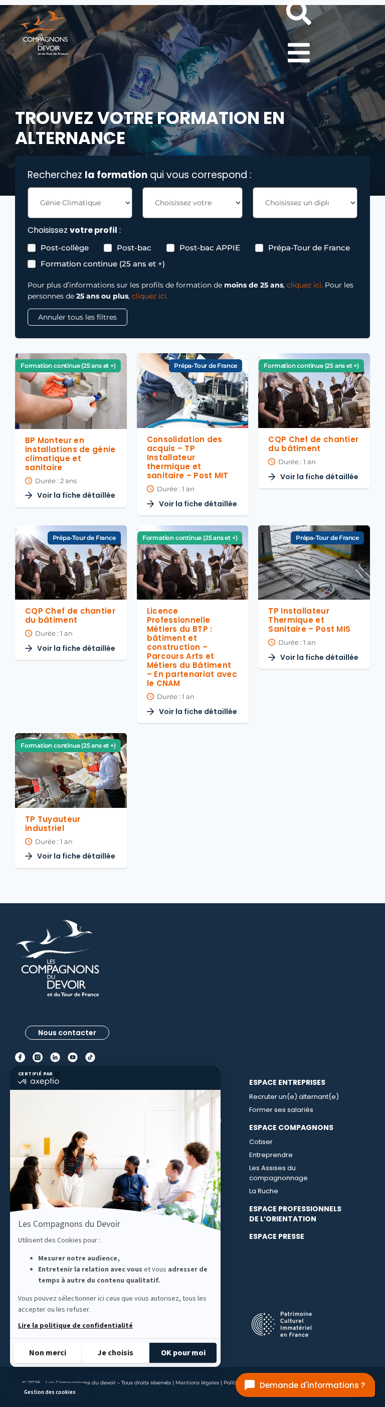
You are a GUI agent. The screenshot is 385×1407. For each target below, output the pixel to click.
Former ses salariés (281, 1109)
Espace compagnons (291, 1127)
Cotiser (261, 1142)
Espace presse (276, 1236)
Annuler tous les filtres (77, 317)
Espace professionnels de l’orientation (295, 1214)
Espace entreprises (287, 1082)
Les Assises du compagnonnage (278, 1173)
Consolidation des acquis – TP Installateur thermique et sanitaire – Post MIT (188, 457)
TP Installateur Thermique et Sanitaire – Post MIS (309, 620)
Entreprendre (271, 1155)
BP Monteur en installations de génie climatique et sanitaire (70, 454)
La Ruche (263, 1191)
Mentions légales (197, 1382)
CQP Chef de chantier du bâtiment (313, 444)
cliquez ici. (305, 285)
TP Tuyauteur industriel (53, 823)
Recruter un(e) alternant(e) (294, 1096)
